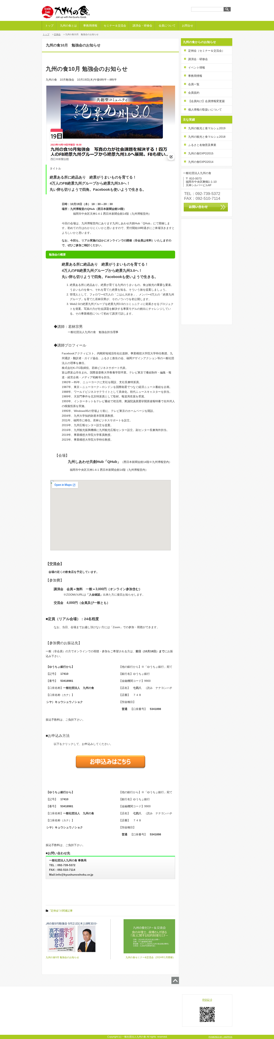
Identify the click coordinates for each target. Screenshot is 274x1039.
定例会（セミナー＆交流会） (206, 50)
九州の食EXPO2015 (200, 153)
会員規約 (193, 92)
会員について (167, 25)
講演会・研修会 (142, 25)
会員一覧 (193, 84)
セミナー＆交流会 (115, 25)
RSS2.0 (207, 999)
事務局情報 (90, 25)
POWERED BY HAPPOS (220, 1037)
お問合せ (187, 25)
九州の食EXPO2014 (200, 161)
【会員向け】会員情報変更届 (206, 101)
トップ (49, 25)
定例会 (57, 34)
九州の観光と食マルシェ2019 (206, 128)
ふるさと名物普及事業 (202, 145)
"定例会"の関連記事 (61, 910)
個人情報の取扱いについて (205, 109)
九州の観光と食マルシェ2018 (206, 136)
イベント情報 (196, 67)
